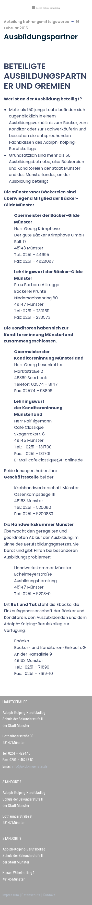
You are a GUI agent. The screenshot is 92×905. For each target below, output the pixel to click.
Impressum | (12, 895)
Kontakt (49, 895)
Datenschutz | (32, 895)
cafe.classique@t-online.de (55, 460)
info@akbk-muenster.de (29, 766)
